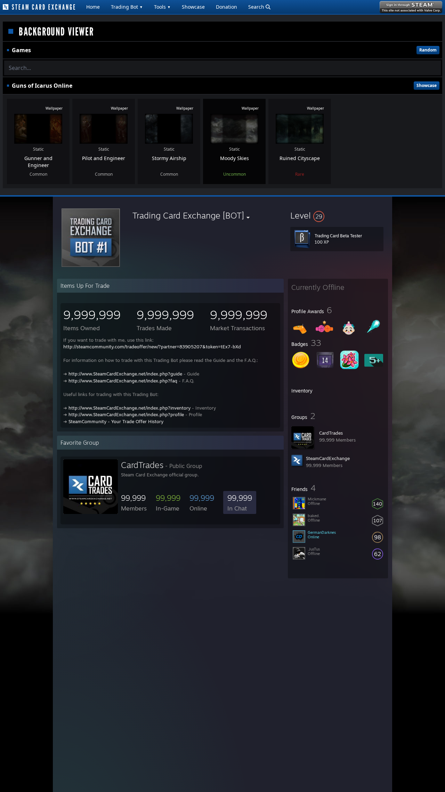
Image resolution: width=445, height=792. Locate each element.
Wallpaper (54, 108)
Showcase (193, 6)
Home (93, 6)
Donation (226, 6)
